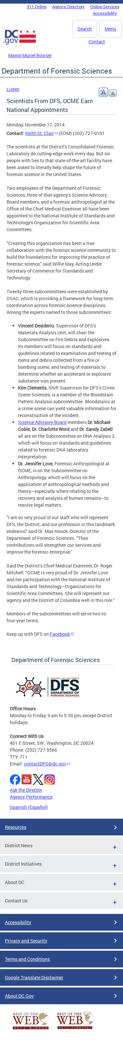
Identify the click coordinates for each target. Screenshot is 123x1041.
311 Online (37, 7)
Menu (110, 29)
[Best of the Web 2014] (31, 1029)
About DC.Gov (19, 996)
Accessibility (105, 13)
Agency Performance (31, 797)
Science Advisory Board (42, 422)
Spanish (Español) (29, 807)
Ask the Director (26, 790)
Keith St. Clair (39, 133)
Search (84, 29)
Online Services (104, 7)
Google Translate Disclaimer (34, 977)
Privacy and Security (26, 941)
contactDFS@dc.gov (45, 764)
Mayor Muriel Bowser (30, 55)
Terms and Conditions (27, 959)
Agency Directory (68, 7)
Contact (97, 41)
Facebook (60, 634)
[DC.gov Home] (19, 43)
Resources (15, 827)
